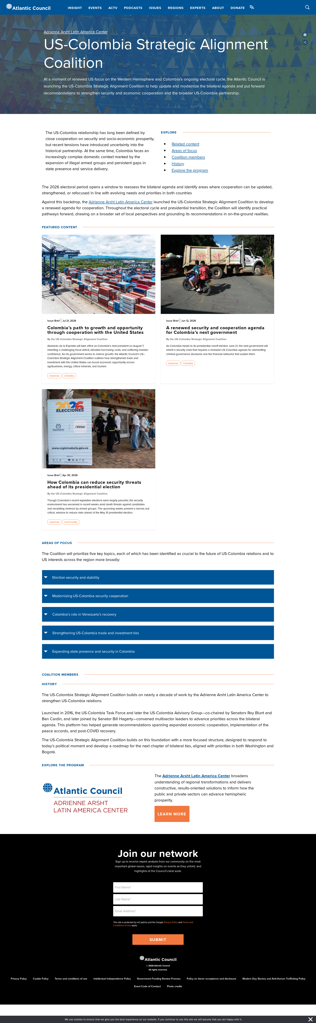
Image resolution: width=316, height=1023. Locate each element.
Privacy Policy (171, 922)
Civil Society (70, 521)
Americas (54, 375)
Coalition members (188, 157)
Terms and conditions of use (71, 978)
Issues (155, 7)
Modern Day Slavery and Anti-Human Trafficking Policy (273, 978)
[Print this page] (305, 34)
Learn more (172, 814)
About (218, 7)
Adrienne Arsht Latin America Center (76, 32)
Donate (238, 7)
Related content (185, 144)
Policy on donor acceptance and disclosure (211, 978)
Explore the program (190, 170)
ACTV (112, 7)
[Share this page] (305, 42)
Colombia (69, 375)
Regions (175, 7)
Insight (75, 7)
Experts (198, 7)
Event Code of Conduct (147, 986)
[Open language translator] (252, 7)
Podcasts (133, 7)
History (178, 163)
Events (95, 7)
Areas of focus (184, 150)
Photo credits (174, 986)
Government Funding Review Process (158, 978)
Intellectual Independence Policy (112, 978)
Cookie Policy (40, 978)
